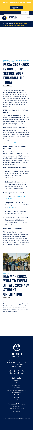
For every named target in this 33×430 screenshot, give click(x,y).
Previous (2, 290)
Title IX (16, 395)
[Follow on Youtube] (18, 372)
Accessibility (16, 380)
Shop (16, 399)
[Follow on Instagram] (14, 372)
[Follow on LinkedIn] (22, 372)
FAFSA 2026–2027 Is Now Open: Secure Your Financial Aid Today (16, 73)
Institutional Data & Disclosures (16, 390)
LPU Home (16, 406)
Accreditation (17, 383)
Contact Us (16, 387)
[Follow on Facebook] (10, 372)
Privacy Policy (16, 392)
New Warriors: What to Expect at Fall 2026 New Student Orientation (16, 285)
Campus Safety (16, 385)
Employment (16, 397)
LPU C (16, 408)
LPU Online (16, 411)
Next (31, 290)
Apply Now (16, 8)
